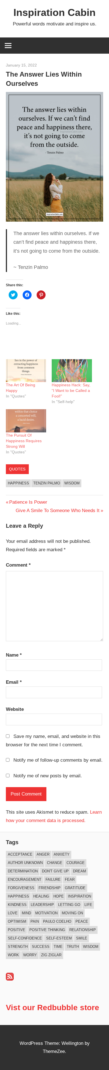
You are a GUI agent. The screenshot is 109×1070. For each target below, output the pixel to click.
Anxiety (62, 854)
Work (13, 955)
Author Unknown (25, 863)
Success (40, 946)
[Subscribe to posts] (10, 979)
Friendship (50, 888)
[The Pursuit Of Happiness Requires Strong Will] (26, 420)
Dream (79, 871)
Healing (41, 896)
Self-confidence (25, 938)
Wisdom (72, 483)
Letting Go (69, 905)
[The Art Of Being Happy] (26, 370)
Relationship (82, 930)
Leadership (42, 905)
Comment (18, 565)
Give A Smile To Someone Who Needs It (57, 510)
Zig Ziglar (51, 955)
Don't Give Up (55, 871)
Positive (16, 930)
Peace (81, 921)
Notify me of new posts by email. (47, 775)
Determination (23, 871)
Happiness (18, 483)
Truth (73, 946)
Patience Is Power (28, 502)
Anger (43, 854)
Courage (76, 863)
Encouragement (24, 879)
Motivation (46, 913)
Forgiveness (21, 888)
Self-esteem (59, 938)
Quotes (17, 469)
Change (54, 863)
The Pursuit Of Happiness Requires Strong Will (24, 441)
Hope (58, 896)
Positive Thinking (47, 930)
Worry (30, 955)
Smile (81, 938)
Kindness (17, 905)
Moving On (72, 913)
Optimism (17, 921)
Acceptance (20, 854)
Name (14, 655)
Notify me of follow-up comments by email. (58, 760)
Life (88, 905)
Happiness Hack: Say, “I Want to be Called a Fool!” (71, 390)
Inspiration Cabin (54, 12)
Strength (18, 946)
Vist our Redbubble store (52, 1007)
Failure (53, 879)
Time (58, 946)
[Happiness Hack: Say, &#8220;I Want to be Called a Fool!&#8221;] (72, 370)
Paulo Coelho (57, 921)
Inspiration (79, 896)
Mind (26, 913)
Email (14, 682)
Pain (34, 921)
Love (13, 913)
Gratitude (75, 888)
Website (15, 709)
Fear (70, 879)
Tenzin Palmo (46, 483)
